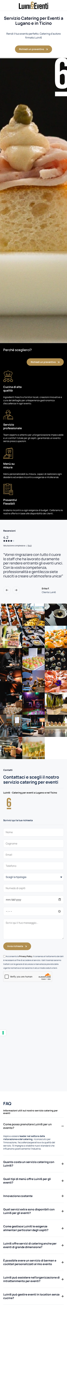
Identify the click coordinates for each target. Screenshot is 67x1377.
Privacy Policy (25, 956)
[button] (7, 590)
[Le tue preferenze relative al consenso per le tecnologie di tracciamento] (3, 1033)
